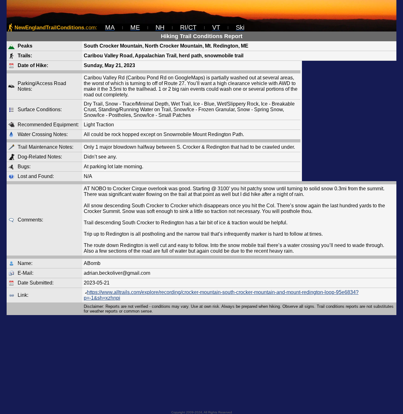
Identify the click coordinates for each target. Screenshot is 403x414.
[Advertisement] (349, 121)
